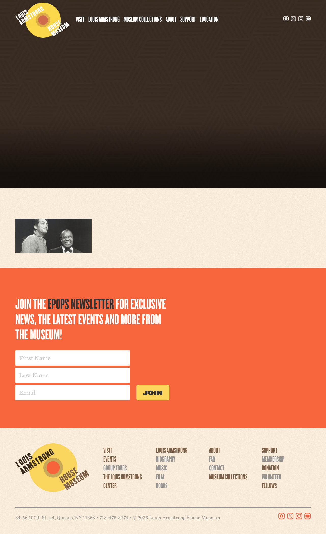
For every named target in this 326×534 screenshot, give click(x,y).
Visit (80, 18)
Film (160, 476)
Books (161, 485)
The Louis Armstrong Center (122, 481)
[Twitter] (293, 18)
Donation (270, 467)
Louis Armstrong (104, 18)
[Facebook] (286, 18)
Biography (165, 458)
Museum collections (143, 18)
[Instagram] (300, 18)
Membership (273, 458)
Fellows (269, 485)
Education (209, 18)
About (171, 18)
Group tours (115, 467)
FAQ (212, 458)
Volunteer (271, 476)
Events (109, 458)
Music (161, 467)
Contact (216, 467)
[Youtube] (308, 18)
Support (188, 18)
